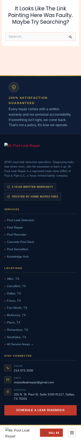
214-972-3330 (23, 370)
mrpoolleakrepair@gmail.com (34, 382)
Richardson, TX (17, 329)
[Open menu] (72, 432)
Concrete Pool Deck (20, 242)
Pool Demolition (17, 249)
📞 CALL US (51, 432)
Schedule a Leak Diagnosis (40, 410)
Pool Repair (15, 227)
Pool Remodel (16, 234)
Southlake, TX (16, 337)
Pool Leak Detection (20, 220)
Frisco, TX (14, 300)
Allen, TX (13, 278)
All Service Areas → (20, 344)
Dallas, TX (14, 293)
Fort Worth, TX (17, 307)
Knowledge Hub (18, 256)
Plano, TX (13, 322)
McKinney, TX (16, 315)
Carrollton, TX (16, 286)
